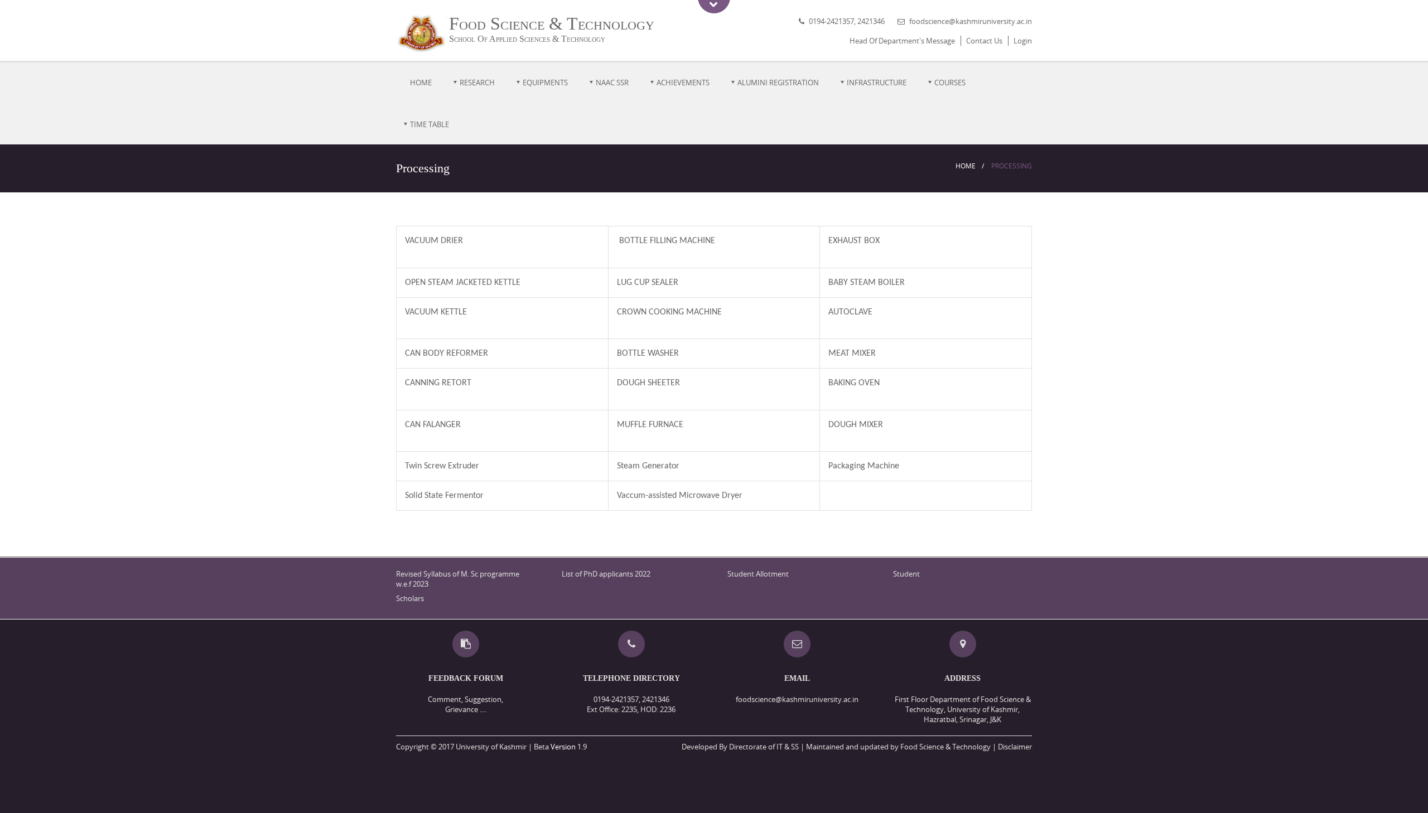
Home (421, 83)
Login (1023, 41)
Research (477, 83)
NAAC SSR (612, 83)
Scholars (410, 598)
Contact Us (984, 41)
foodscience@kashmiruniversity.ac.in (970, 21)
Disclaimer (1015, 747)
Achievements (683, 83)
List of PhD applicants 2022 (606, 574)
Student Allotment (758, 574)
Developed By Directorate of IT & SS (740, 747)
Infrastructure (876, 83)
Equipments (545, 83)
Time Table (429, 124)
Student (906, 574)
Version (563, 747)
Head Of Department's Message (902, 41)
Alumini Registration (778, 83)
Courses (950, 83)
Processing (1011, 166)
